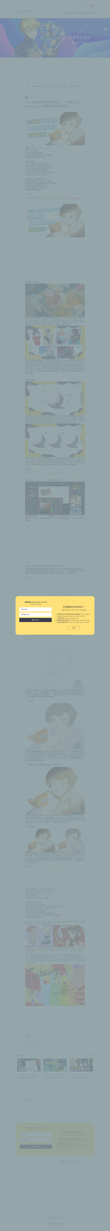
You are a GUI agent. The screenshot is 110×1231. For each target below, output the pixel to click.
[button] (74, 627)
